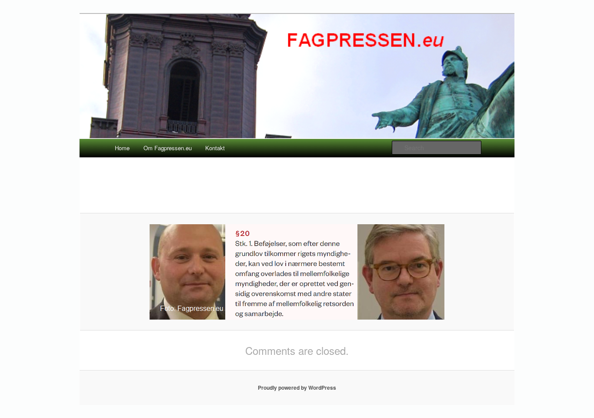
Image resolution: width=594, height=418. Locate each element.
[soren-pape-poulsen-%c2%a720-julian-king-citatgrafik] (297, 272)
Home (122, 148)
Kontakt (215, 148)
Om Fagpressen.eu (167, 148)
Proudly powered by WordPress (297, 387)
